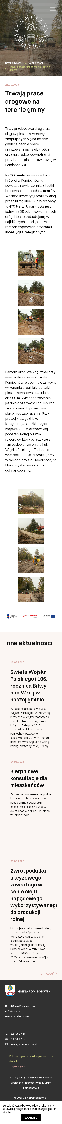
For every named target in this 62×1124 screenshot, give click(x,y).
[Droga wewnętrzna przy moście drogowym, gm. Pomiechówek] (31, 501)
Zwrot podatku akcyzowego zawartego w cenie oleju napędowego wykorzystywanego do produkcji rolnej (31, 895)
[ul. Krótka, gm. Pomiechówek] (31, 263)
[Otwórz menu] (53, 9)
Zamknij (31, 1117)
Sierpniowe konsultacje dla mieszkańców (28, 778)
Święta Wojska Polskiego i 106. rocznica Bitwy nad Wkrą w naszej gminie (29, 686)
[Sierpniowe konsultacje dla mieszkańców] (31, 801)
